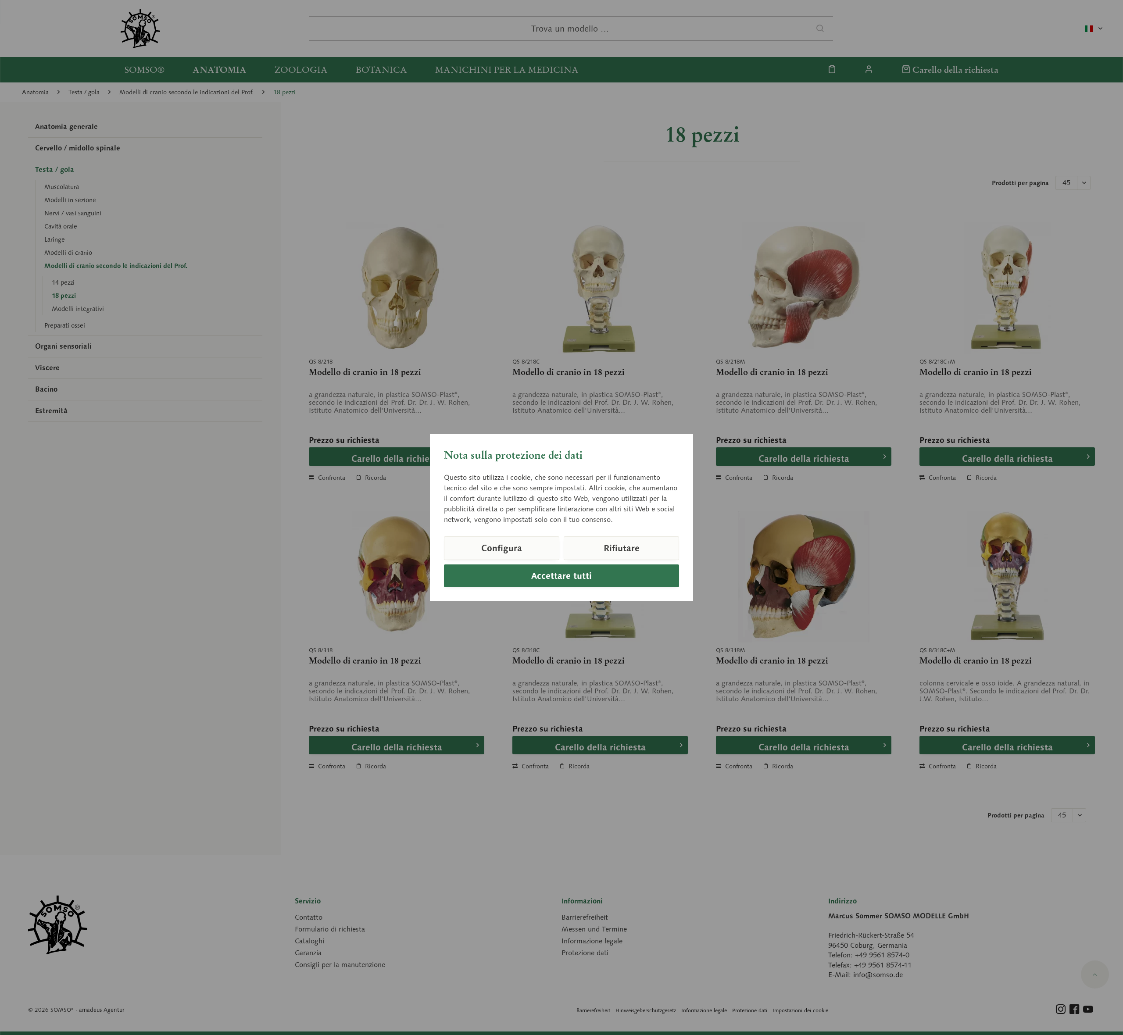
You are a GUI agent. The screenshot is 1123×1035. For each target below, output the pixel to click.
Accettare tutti (561, 576)
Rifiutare (622, 548)
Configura (501, 548)
